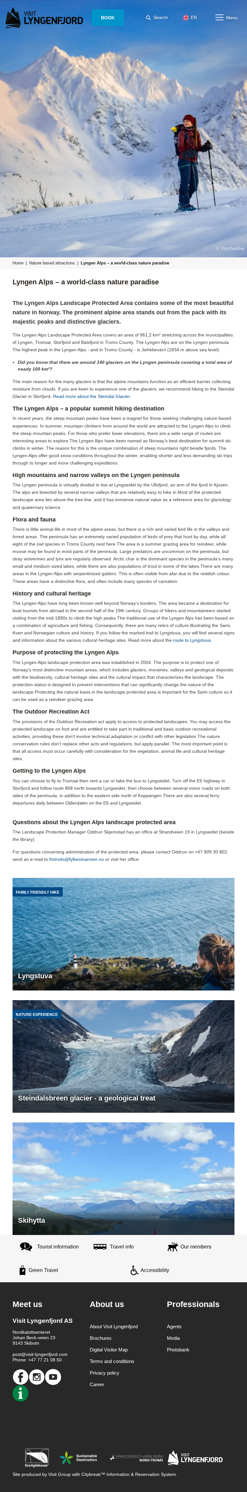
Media (173, 1338)
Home (18, 263)
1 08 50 (54, 1359)
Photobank (178, 1349)
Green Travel (43, 1270)
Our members (195, 1246)
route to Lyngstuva (192, 640)
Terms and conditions (112, 1361)
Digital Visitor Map (109, 1349)
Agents (174, 1326)
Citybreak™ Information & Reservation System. (129, 1474)
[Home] (45, 18)
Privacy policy (104, 1373)
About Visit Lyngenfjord (114, 1326)
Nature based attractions (52, 263)
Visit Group (59, 1474)
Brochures (101, 1338)
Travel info (122, 1246)
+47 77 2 (37, 1359)
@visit (27, 1354)
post (17, 1354)
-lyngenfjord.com (50, 1354)
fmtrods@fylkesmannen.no (76, 859)
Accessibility (155, 1270)
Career (97, 1384)
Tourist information (58, 1246)
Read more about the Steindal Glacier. (92, 396)
